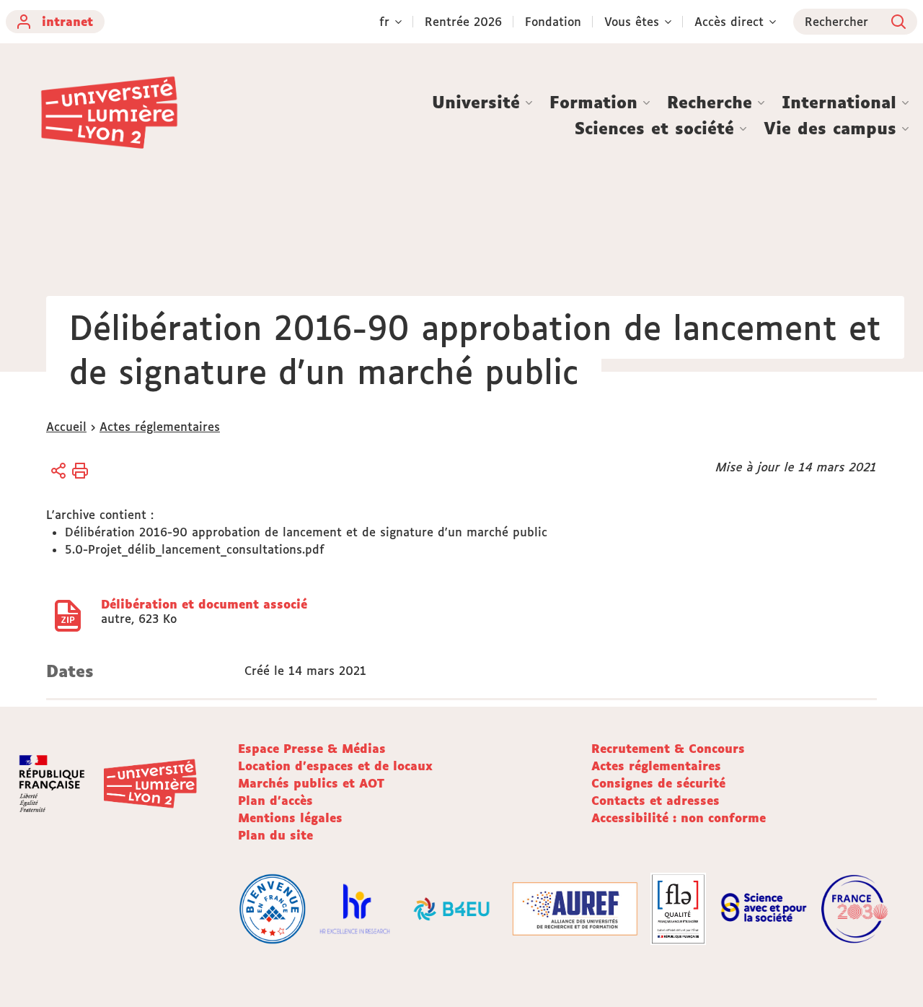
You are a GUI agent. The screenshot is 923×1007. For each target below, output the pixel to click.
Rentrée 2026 (463, 21)
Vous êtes (631, 21)
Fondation (553, 21)
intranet (67, 21)
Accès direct (729, 21)
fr (384, 21)
